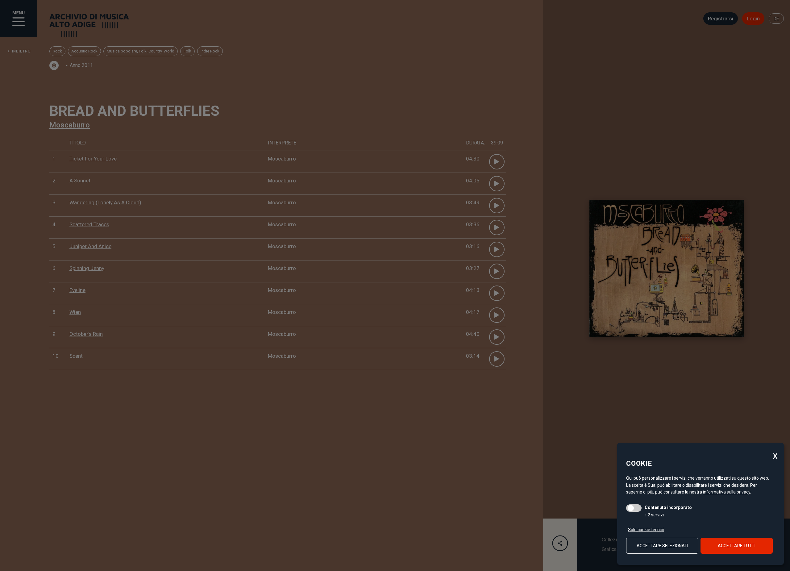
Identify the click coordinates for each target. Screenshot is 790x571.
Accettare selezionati (662, 545)
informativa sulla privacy (726, 492)
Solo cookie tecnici (646, 529)
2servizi (654, 514)
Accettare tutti (736, 545)
